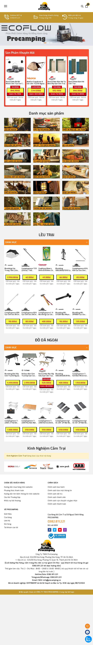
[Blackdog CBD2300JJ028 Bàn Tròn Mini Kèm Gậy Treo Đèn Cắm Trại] (63, 359)
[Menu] (5, 6)
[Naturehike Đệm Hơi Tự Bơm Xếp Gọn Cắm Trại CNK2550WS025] (57, 66)
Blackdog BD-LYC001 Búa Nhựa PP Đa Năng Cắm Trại (62, 314)
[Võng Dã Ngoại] (17, 203)
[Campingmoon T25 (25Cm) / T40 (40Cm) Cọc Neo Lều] (30, 253)
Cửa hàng (8, 517)
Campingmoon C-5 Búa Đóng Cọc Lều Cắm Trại (46, 314)
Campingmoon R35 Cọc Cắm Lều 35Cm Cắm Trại (12, 314)
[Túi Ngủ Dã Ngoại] (75, 156)
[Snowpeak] (63, 466)
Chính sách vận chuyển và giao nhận (62, 501)
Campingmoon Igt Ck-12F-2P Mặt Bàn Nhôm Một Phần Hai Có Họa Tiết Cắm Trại (80, 422)
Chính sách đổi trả (55, 494)
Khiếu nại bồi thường (12, 501)
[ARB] (79, 466)
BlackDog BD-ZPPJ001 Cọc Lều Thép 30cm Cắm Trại (78, 314)
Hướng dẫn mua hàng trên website (18, 487)
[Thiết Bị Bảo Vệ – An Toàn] (75, 124)
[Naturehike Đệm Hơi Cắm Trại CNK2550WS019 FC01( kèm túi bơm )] (78, 66)
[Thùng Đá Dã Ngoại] (46, 203)
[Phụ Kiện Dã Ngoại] (17, 140)
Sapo (72, 592)
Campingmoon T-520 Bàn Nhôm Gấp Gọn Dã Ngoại (79, 375)
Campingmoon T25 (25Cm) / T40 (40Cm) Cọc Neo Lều (29, 269)
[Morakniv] (14, 466)
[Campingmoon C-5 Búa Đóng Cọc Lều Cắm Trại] (46, 298)
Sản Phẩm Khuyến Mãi (19, 53)
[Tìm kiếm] (82, 6)
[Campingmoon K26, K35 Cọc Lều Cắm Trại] (80, 253)
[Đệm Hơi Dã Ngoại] (46, 171)
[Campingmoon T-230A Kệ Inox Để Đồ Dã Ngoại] (46, 406)
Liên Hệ (7, 521)
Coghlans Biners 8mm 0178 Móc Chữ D (46, 269)
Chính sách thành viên (57, 497)
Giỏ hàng (7, 524)
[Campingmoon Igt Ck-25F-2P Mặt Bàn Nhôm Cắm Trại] (63, 406)
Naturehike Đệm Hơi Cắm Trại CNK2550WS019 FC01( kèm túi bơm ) (77, 82)
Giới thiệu (8, 514)
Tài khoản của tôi (11, 527)
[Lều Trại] (17, 124)
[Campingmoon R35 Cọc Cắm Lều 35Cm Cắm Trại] (13, 298)
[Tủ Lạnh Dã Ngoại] (46, 156)
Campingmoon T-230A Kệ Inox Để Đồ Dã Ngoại (46, 422)
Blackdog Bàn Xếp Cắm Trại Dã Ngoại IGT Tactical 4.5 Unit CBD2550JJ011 (12, 375)
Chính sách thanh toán (57, 504)
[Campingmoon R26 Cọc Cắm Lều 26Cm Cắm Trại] (30, 298)
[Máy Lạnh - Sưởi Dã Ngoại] (17, 156)
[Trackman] (46, 466)
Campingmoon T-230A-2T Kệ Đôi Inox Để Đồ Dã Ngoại (12, 422)
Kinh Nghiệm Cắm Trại (46, 448)
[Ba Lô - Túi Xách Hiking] (46, 140)
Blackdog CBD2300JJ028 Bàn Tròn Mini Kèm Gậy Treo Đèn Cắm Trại (63, 375)
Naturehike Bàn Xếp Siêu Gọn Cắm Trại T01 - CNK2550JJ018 (46, 375)
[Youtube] (60, 530)
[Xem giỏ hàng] (86, 6)
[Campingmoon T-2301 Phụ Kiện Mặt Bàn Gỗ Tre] (30, 406)
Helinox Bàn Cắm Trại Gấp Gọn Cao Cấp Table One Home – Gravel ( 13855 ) (28, 375)
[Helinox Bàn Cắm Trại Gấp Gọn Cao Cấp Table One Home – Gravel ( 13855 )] (30, 359)
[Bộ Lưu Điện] (75, 140)
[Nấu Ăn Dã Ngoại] (46, 124)
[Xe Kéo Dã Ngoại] (17, 219)
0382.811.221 (56, 521)
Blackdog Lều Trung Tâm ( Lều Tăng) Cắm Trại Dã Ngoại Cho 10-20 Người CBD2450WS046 (12, 269)
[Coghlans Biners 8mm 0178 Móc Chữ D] (46, 253)
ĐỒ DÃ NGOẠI (46, 340)
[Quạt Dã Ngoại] (75, 187)
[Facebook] (49, 530)
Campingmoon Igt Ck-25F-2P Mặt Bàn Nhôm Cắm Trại (63, 422)
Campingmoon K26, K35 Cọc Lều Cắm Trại (80, 269)
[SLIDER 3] (46, 34)
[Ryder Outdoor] (30, 466)
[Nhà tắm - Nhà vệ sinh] (46, 219)
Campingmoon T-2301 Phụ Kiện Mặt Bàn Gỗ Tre (29, 422)
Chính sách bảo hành (56, 487)
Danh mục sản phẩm (46, 113)
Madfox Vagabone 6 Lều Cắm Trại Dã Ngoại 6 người (35, 82)
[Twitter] (54, 530)
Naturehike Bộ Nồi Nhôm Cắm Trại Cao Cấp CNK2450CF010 (15, 82)
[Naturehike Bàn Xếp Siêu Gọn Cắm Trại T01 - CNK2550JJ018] (46, 359)
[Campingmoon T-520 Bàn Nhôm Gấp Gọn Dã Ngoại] (80, 359)
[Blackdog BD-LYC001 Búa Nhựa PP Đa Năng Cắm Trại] (63, 298)
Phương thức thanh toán (14, 490)
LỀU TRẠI (46, 234)
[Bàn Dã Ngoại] (75, 171)
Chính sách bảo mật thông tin (60, 490)
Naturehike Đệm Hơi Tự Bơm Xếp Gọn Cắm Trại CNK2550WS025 (57, 82)
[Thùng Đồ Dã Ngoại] (75, 203)
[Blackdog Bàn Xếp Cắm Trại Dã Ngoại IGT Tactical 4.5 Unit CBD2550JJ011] (13, 359)
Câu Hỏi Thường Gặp (12, 497)
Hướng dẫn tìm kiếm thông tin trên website (21, 494)
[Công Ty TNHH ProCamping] (44, 6)
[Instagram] (65, 530)
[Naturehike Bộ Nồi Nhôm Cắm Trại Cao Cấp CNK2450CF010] (15, 66)
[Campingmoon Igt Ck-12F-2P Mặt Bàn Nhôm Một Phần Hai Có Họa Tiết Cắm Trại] (80, 406)
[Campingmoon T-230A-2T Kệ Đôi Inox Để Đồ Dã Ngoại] (13, 406)
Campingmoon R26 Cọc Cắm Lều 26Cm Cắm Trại (29, 314)
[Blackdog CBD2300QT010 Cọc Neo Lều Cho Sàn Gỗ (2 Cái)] (63, 253)
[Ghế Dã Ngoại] (17, 187)
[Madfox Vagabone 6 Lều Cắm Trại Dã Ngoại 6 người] (36, 66)
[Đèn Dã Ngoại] (46, 187)
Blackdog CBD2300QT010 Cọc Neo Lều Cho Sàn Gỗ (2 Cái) (63, 269)
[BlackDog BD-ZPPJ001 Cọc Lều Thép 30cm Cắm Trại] (80, 298)
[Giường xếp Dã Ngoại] (17, 171)
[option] (46, 34)
